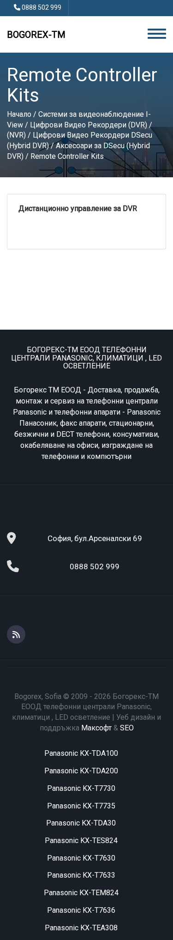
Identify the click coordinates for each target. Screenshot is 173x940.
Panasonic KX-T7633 (81, 875)
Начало (19, 114)
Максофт (96, 727)
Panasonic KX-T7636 (81, 910)
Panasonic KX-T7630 (81, 858)
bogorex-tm (36, 34)
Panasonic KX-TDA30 (81, 823)
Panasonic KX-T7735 (81, 805)
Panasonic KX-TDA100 (81, 753)
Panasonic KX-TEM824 (81, 892)
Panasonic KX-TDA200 (81, 770)
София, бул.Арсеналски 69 (95, 538)
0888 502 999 (41, 7)
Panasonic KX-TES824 (81, 840)
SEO (127, 727)
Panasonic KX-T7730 (81, 788)
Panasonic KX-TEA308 (81, 927)
